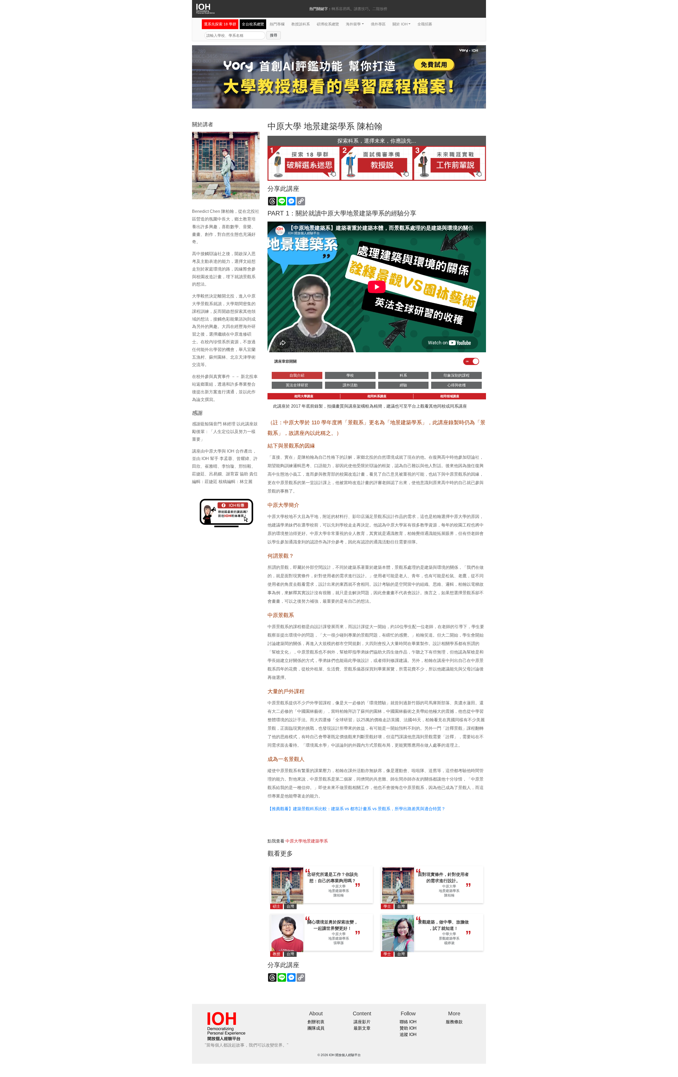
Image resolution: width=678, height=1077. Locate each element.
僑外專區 (378, 24)
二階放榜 (379, 9)
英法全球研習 (297, 385)
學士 (387, 906)
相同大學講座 (303, 396)
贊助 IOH (408, 1028)
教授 (276, 954)
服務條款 (454, 1022)
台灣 (290, 906)
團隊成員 (315, 1028)
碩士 (276, 906)
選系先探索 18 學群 (220, 24)
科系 (403, 375)
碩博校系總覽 (328, 24)
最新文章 (362, 1028)
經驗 (403, 385)
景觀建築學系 (449, 938)
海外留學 (353, 24)
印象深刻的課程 (457, 375)
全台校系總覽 (253, 24)
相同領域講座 (449, 396)
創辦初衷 (315, 1022)
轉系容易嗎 (341, 9)
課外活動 (350, 385)
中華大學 (449, 934)
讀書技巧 (361, 9)
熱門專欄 (277, 24)
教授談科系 (300, 24)
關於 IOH (400, 24)
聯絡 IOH (408, 1022)
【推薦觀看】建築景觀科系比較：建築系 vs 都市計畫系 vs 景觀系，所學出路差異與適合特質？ (356, 808)
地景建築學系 (338, 891)
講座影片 (362, 1022)
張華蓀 (338, 943)
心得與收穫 (456, 385)
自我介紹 (296, 375)
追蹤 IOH (408, 1034)
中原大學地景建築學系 (307, 841)
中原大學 (339, 886)
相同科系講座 (376, 396)
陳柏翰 (338, 895)
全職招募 (424, 24)
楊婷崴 (449, 943)
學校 (350, 375)
